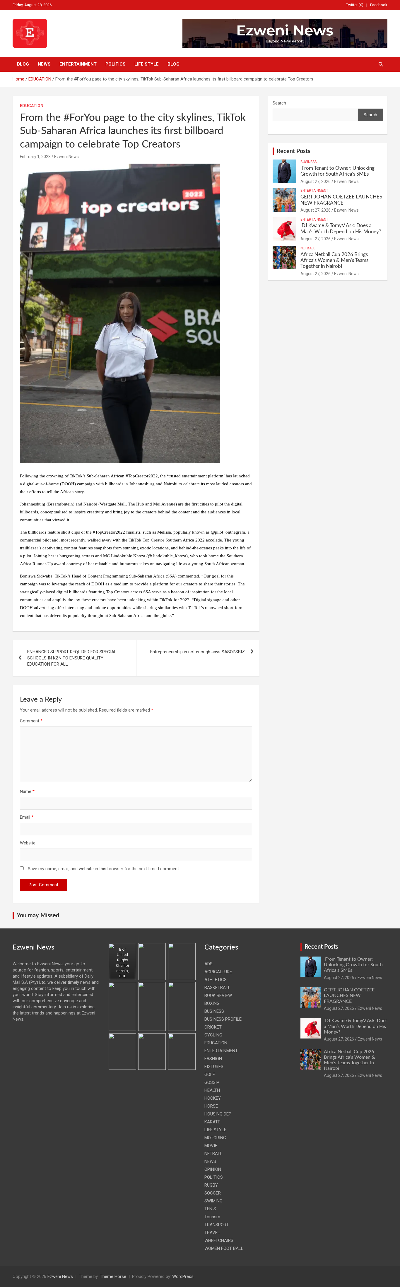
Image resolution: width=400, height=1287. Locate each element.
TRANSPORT (216, 1224)
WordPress (183, 1276)
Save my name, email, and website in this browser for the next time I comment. (104, 868)
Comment (31, 721)
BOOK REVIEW (218, 995)
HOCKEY (212, 1098)
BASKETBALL (217, 987)
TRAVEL (212, 1232)
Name (27, 791)
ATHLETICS (215, 979)
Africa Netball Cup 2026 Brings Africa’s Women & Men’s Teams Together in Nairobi (334, 260)
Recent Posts (293, 151)
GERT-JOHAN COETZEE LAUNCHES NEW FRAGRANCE (349, 995)
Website (27, 843)
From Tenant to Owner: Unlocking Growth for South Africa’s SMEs (353, 965)
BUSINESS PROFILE (223, 1019)
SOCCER (212, 1193)
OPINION (212, 1169)
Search (279, 103)
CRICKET (213, 1027)
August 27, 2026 (315, 181)
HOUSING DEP (217, 1114)
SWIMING (213, 1201)
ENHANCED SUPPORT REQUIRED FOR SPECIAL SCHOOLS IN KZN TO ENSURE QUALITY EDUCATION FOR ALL (72, 658)
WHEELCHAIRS (218, 1240)
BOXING (212, 1003)
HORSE (211, 1106)
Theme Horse (113, 1276)
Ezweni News (66, 156)
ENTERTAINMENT (78, 64)
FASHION (213, 1058)
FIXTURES (213, 1066)
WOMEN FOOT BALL (223, 1248)
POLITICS (115, 64)
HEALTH (212, 1090)
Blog (23, 64)
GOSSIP (211, 1082)
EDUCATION (31, 105)
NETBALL (307, 248)
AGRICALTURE (218, 971)
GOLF (209, 1074)
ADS (208, 963)
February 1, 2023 (35, 156)
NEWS (44, 64)
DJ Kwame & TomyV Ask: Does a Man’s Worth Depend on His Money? (355, 1026)
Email (26, 817)
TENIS (210, 1208)
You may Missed (38, 915)
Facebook (378, 5)
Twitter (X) (354, 5)
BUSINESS (308, 162)
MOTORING (215, 1137)
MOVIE (210, 1145)
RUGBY (211, 1185)
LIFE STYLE (146, 64)
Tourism (212, 1216)
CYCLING (213, 1035)
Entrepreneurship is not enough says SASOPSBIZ (197, 651)
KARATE (212, 1122)
